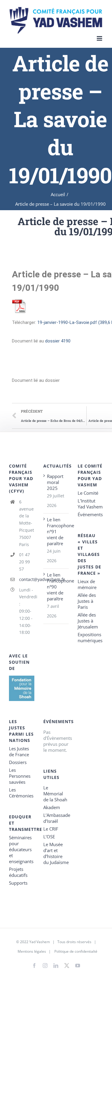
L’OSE (49, 837)
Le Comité (88, 493)
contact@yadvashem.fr (26, 579)
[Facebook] (34, 965)
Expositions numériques (90, 637)
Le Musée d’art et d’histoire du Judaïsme (56, 853)
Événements (90, 514)
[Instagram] (45, 965)
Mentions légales (32, 951)
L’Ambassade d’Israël (56, 818)
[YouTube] (77, 965)
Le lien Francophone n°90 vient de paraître (56, 587)
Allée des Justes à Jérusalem (88, 621)
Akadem (51, 807)
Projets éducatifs (18, 872)
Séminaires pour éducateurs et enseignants (21, 849)
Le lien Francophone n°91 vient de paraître (56, 531)
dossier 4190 (57, 341)
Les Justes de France (19, 751)
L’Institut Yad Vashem (90, 504)
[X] (67, 964)
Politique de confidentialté (75, 951)
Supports (18, 883)
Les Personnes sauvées (19, 776)
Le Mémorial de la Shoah (55, 794)
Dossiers (18, 762)
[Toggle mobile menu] (100, 38)
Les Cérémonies (21, 793)
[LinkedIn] (55, 965)
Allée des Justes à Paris (87, 601)
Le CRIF (50, 829)
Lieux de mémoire (87, 584)
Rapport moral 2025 (55, 482)
